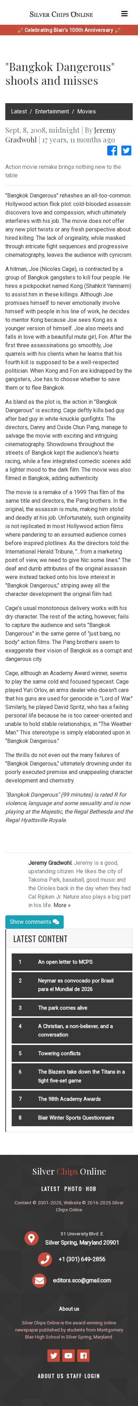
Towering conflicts (59, 1054)
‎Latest (19, 111)
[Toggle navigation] (124, 13)
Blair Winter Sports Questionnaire (76, 1118)
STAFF (74, 1376)
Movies (86, 111)
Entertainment (52, 111)
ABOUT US (51, 1376)
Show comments (31, 921)
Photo (73, 1188)
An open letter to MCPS (65, 962)
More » (62, 905)
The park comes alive (62, 1008)
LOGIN (92, 1376)
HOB (91, 1188)
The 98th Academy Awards (69, 1099)
